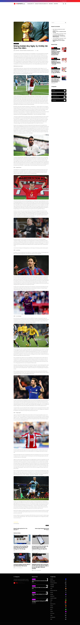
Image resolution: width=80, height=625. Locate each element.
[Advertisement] (40, 14)
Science (51, 605)
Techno (34, 579)
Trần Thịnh (16, 550)
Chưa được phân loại (53, 582)
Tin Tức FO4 (52, 613)
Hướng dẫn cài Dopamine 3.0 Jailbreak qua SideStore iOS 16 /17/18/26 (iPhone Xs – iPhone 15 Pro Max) (55, 52)
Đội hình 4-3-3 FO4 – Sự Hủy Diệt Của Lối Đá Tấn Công (59, 32)
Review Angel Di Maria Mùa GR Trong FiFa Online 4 (42, 529)
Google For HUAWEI (53, 598)
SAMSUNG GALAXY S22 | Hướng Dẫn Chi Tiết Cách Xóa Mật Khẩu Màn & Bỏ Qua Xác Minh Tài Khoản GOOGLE (40, 566)
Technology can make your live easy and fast (40, 588)
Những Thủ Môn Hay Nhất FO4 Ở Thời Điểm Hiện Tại (20, 529)
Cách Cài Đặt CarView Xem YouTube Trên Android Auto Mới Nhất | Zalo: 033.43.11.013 (55, 80)
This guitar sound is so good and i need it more (40, 581)
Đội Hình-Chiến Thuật (53, 590)
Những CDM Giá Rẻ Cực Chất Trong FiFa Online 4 (59, 41)
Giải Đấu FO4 (52, 596)
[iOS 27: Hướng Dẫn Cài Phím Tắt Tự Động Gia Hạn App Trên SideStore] (64, 69)
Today (24, 554)
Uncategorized (17, 555)
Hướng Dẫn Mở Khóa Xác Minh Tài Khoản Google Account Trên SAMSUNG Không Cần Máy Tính (40, 547)
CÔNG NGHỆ (51, 3)
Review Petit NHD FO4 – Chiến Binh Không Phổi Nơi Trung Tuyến (59, 36)
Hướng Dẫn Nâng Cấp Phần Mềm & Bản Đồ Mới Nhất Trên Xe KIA (22, 565)
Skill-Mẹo (51, 607)
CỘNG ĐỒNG (56, 3)
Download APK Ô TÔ (30, 3)
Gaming (51, 594)
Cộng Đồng (16, 43)
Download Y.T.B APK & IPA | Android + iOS (41, 3)
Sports (51, 609)
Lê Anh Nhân (17, 50)
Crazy (51, 588)
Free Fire (51, 592)
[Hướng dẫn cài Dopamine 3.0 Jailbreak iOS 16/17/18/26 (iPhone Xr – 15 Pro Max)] (64, 60)
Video (22, 555)
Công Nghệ (40, 554)
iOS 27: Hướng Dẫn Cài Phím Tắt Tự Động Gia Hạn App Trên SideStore (55, 71)
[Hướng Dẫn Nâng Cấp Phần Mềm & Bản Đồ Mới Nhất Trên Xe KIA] (22, 558)
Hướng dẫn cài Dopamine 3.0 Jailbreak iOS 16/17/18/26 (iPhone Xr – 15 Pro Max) (56, 62)
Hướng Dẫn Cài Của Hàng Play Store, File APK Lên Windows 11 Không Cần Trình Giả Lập (21, 547)
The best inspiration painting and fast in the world (39, 601)
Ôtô (20, 554)
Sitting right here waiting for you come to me (39, 595)
